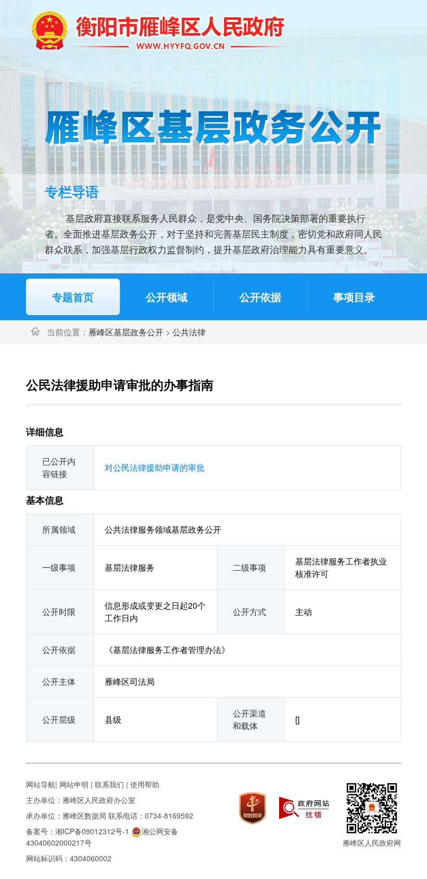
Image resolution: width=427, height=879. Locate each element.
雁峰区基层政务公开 (126, 332)
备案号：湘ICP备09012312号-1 (77, 831)
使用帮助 (144, 784)
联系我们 (109, 784)
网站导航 (40, 784)
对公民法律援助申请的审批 (155, 467)
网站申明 (74, 784)
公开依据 (260, 296)
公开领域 (166, 296)
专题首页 (73, 296)
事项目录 (354, 296)
